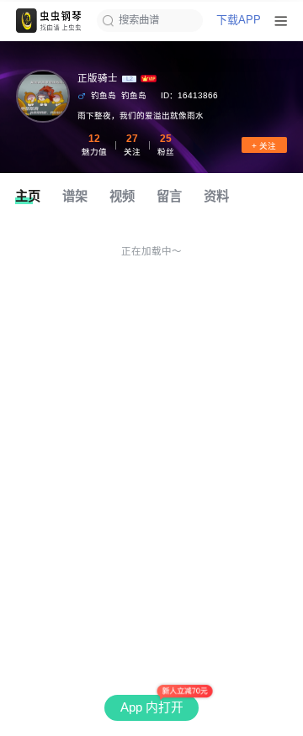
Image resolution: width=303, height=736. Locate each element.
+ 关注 (264, 145)
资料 (216, 196)
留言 (169, 196)
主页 (27, 196)
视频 (122, 196)
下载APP (238, 20)
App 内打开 (151, 707)
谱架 (75, 196)
